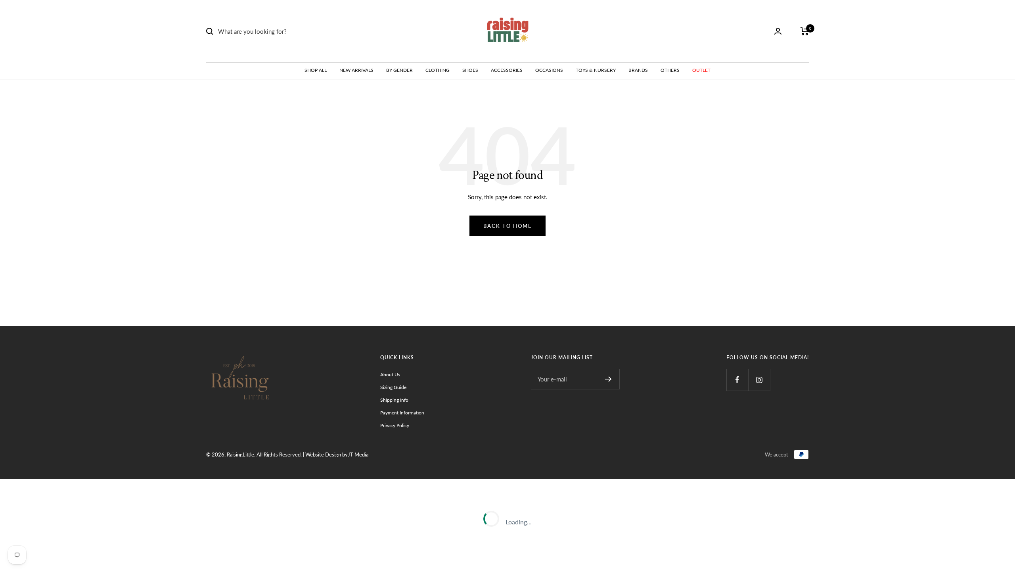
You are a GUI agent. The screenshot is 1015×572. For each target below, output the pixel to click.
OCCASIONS (549, 70)
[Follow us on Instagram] (759, 380)
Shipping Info (394, 400)
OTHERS (670, 70)
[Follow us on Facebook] (737, 380)
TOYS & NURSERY (596, 70)
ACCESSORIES (507, 70)
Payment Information (402, 413)
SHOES (470, 70)
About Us (390, 374)
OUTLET (701, 70)
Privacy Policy (394, 425)
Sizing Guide (393, 387)
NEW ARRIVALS (356, 70)
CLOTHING (437, 70)
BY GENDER (399, 70)
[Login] (777, 31)
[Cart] (805, 31)
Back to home (507, 226)
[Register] (608, 379)
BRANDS (638, 70)
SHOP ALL (315, 70)
